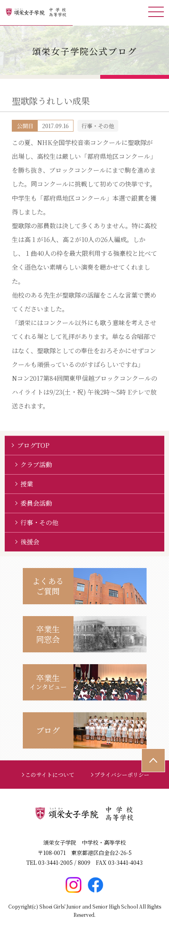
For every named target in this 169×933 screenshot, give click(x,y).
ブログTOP (33, 445)
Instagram (73, 885)
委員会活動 (36, 503)
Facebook (95, 885)
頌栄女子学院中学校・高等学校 (36, 13)
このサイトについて (49, 774)
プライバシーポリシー (121, 774)
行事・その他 (39, 522)
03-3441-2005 (55, 862)
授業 (26, 483)
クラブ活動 (36, 464)
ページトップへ (153, 760)
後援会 (29, 541)
